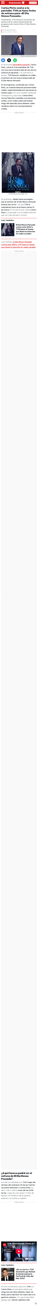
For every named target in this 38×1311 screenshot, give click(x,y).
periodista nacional (21, 65)
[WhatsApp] (15, 60)
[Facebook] (3, 60)
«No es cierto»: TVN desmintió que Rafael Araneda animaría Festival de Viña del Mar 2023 (25, 1274)
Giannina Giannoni (10, 30)
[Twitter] (9, 60)
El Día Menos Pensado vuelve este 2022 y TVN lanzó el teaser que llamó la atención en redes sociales (25, 229)
